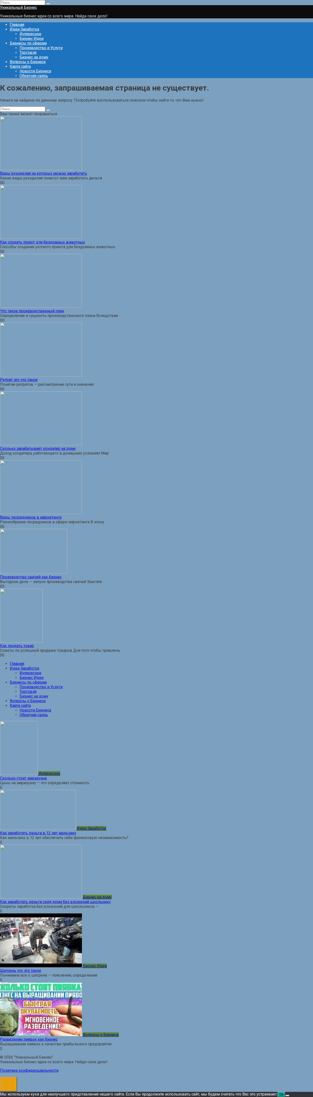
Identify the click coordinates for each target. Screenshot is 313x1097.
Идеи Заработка (24, 29)
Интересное (30, 34)
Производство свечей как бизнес (31, 577)
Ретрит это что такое (19, 379)
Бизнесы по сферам (28, 43)
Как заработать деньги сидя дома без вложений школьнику (55, 901)
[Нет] (287, 1095)
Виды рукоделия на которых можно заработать (43, 173)
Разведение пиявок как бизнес (29, 1039)
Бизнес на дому (34, 57)
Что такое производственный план (32, 311)
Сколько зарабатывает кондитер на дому (38, 448)
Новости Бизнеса (35, 71)
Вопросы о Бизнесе (28, 61)
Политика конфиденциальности (29, 1070)
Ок (281, 1094)
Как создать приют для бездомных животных (42, 242)
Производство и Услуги (41, 48)
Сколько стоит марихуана (23, 778)
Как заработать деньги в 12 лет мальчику (38, 833)
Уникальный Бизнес (18, 7)
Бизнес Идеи (32, 38)
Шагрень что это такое (20, 970)
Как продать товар (17, 645)
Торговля (28, 52)
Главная (17, 24)
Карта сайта (20, 66)
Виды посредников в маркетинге (31, 517)
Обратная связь (34, 75)
